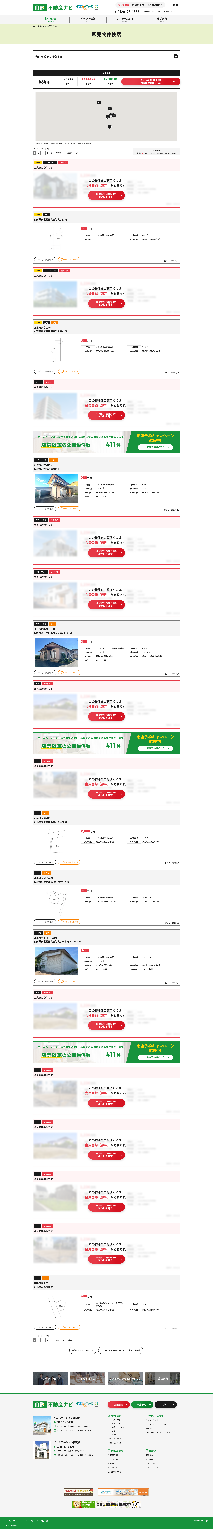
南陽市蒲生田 (41, 1283)
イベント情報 (113, 1459)
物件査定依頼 (113, 1455)
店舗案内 (149, 1455)
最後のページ (72, 153)
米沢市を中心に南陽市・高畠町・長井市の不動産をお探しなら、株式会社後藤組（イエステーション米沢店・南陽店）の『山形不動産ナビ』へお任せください (53, 7)
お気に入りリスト (115, 1442)
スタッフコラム (152, 1467)
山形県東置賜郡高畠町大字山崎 (50, 219)
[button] (111, 116)
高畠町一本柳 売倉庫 (45, 937)
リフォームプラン (153, 1420)
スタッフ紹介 (151, 1463)
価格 (146, 153)
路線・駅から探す (115, 1438)
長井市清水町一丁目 (44, 628)
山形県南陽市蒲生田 (44, 1287)
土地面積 (152, 153)
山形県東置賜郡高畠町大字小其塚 (51, 881)
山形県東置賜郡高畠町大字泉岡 (50, 822)
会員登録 (124, 4)
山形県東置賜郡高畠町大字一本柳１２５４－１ (58, 941)
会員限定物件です (43, 167)
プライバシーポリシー (12, 1521)
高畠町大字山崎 (42, 327)
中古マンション (118, 1427)
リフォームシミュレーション (157, 1424)
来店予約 (139, 4)
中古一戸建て (117, 1420)
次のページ (59, 153)
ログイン (165, 1404)
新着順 (139, 153)
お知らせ (111, 1463)
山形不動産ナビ (53, 1404)
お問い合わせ (156, 4)
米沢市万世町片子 (43, 465)
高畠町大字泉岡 (42, 818)
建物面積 (160, 153)
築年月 (174, 153)
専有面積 (167, 153)
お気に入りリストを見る (83, 1350)
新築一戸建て (117, 1423)
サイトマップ (30, 1521)
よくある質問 (113, 1467)
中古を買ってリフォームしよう (158, 1432)
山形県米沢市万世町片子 (47, 468)
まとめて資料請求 (47, 260)
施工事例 (149, 1428)
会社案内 (149, 1459)
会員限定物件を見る (151, 81)
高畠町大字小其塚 (43, 878)
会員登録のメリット (115, 1471)
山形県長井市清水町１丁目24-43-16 (53, 632)
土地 (113, 1431)
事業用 (114, 1434)
